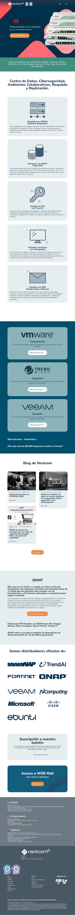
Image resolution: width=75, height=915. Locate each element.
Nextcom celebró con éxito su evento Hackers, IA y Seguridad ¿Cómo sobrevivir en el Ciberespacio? (52, 498)
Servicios (10, 879)
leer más (12, 500)
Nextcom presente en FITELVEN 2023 (19, 495)
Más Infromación (36, 352)
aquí (34, 902)
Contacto (34, 876)
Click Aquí (36, 784)
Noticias (28, 492)
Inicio (9, 876)
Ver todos (36, 552)
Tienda (9, 887)
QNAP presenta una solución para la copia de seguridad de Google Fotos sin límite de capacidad (21, 534)
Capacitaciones (11, 889)
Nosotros (10, 878)
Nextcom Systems (15, 492)
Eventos (10, 890)
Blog (33, 878)
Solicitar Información (36, 614)
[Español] (66, 4)
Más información (18, 35)
